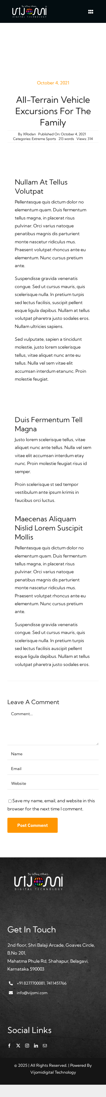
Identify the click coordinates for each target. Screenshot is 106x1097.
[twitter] (18, 1046)
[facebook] (9, 1046)
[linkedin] (36, 1046)
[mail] (45, 1046)
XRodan (29, 134)
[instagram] (27, 1046)
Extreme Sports (44, 139)
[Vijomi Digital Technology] (29, 7)
